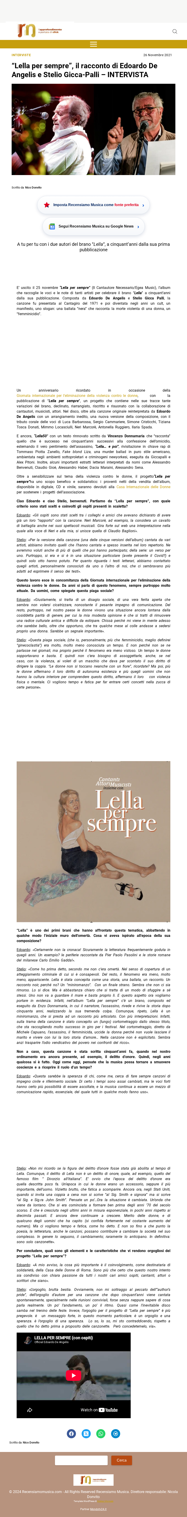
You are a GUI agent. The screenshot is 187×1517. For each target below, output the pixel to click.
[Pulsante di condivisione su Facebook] (71, 1433)
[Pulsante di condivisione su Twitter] (86, 1433)
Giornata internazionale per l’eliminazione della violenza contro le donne (77, 395)
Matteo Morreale (105, 1501)
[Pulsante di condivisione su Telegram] (115, 1433)
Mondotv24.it (98, 1509)
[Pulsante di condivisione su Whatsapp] (100, 1433)
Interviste (21, 55)
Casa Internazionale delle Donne (143, 487)
